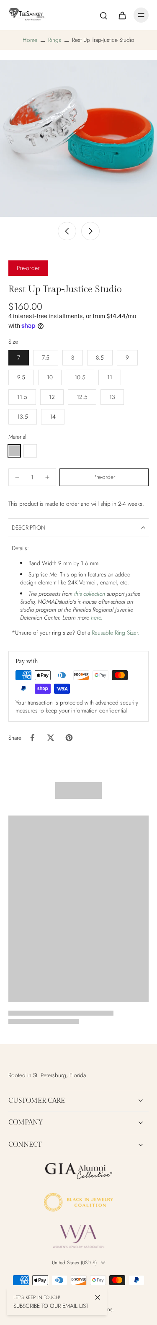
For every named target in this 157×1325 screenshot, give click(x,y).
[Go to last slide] (67, 231)
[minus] (17, 477)
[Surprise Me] (30, 451)
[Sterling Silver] (14, 451)
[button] (104, 477)
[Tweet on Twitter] (50, 737)
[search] (103, 15)
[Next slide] (90, 231)
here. (97, 617)
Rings (54, 40)
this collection (89, 593)
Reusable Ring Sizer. (115, 632)
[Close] (97, 1297)
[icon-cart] (122, 15)
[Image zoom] (78, 138)
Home (30, 40)
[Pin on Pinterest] (69, 737)
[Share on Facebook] (32, 737)
